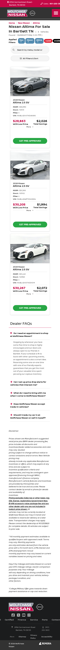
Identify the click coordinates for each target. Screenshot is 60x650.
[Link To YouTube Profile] (24, 615)
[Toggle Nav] (56, 13)
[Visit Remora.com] (45, 644)
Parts (45, 619)
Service (34, 619)
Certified (9, 619)
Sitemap (22, 636)
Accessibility (46, 636)
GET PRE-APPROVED (30, 140)
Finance (22, 619)
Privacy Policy (33, 636)
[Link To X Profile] (18, 615)
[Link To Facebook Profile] (13, 615)
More (28, 127)
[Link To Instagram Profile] (29, 615)
